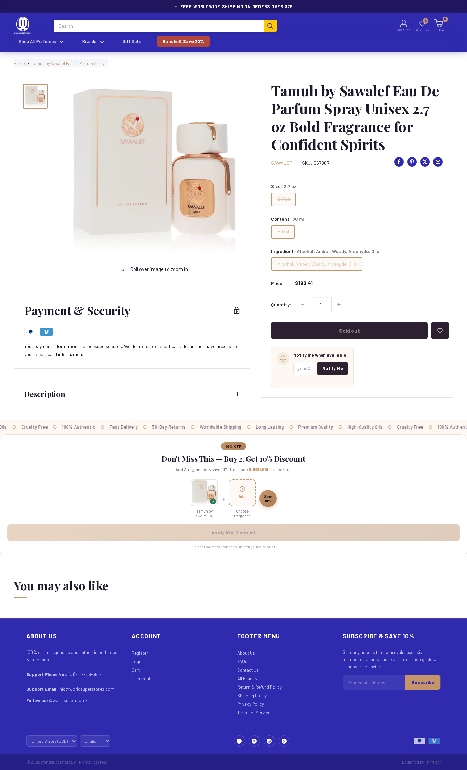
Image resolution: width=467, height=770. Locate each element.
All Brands (247, 678)
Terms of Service (253, 712)
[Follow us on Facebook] (239, 741)
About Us (246, 653)
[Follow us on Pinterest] (284, 741)
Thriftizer (433, 761)
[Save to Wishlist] (440, 330)
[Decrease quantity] (302, 304)
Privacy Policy (250, 704)
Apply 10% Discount (233, 532)
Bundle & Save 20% (183, 41)
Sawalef (281, 163)
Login (137, 661)
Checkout (141, 678)
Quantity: (281, 304)
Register (140, 653)
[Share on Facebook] (399, 162)
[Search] (270, 26)
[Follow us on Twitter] (254, 741)
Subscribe (423, 682)
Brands (89, 41)
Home (19, 63)
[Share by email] (438, 162)
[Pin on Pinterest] (412, 162)
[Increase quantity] (339, 304)
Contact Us (248, 670)
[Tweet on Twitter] (425, 162)
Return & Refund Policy (259, 687)
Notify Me (332, 368)
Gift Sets (132, 41)
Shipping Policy (252, 695)
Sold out (349, 330)
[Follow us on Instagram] (269, 741)
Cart (136, 670)
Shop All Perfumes (37, 41)
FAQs (242, 661)
